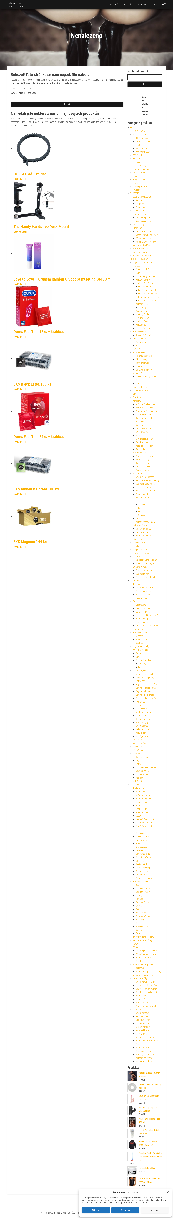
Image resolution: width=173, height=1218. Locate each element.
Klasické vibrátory (143, 1020)
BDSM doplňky (139, 131)
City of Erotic (15, 3)
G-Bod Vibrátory (142, 1016)
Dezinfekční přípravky (145, 677)
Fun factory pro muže (147, 290)
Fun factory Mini (145, 286)
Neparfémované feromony (147, 235)
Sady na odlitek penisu (145, 867)
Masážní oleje (139, 739)
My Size (139, 435)
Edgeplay (139, 760)
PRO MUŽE (114, 4)
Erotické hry (138, 629)
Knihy (138, 656)
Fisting (138, 764)
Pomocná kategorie (138, 387)
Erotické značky (140, 266)
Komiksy (142, 667)
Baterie (139, 200)
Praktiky (136, 753)
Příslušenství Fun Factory (149, 297)
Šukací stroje (138, 968)
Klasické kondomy (143, 414)
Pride (138, 345)
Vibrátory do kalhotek (145, 1054)
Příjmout (95, 1210)
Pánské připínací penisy (146, 954)
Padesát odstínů (140, 746)
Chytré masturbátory (145, 477)
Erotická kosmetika (141, 214)
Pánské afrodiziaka (144, 591)
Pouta (135, 183)
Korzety (139, 906)
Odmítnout (125, 1210)
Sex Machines (142, 639)
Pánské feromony (143, 238)
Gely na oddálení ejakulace (147, 688)
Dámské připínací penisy (146, 950)
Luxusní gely (141, 705)
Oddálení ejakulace (141, 542)
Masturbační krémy (144, 712)
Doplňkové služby (140, 390)
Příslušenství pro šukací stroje (149, 971)
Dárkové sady (141, 359)
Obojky (136, 176)
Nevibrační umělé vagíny (146, 560)
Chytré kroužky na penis (146, 456)
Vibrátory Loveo (142, 311)
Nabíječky (140, 203)
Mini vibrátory (141, 1033)
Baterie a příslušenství (142, 197)
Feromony (137, 228)
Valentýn (139, 366)
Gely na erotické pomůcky (147, 684)
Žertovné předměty (144, 369)
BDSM (154, 4)
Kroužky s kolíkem (143, 466)
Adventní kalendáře (144, 356)
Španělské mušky (143, 594)
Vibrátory (142, 307)
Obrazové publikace (144, 660)
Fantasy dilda (141, 840)
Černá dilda (140, 833)
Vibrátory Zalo (142, 324)
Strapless (140, 961)
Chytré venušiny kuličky (146, 982)
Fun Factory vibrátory (147, 293)
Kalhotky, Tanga (142, 902)
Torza (138, 518)
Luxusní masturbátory (145, 487)
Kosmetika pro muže (145, 217)
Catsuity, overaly (143, 888)
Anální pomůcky (140, 788)
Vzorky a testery (140, 252)
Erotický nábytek (140, 632)
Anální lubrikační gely (145, 674)
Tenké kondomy (142, 442)
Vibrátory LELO (142, 304)
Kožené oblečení (143, 141)
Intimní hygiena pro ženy (143, 937)
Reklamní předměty (144, 335)
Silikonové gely (142, 722)
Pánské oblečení (140, 546)
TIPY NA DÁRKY (139, 352)
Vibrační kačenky (143, 279)
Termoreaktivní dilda (144, 874)
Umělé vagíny (138, 556)
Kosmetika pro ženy (144, 221)
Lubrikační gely (139, 670)
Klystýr (138, 816)
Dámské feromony (144, 231)
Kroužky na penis (140, 452)
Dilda (135, 829)
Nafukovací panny (140, 525)
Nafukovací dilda (143, 854)
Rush (138, 273)
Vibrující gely (141, 733)
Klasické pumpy (142, 574)
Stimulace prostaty (144, 822)
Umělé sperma (142, 726)
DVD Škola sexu (142, 757)
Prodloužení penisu (141, 553)
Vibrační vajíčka (142, 1002)
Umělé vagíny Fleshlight (146, 276)
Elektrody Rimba (143, 611)
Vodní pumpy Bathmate (146, 577)
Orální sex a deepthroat (146, 767)
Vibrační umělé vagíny (145, 563)
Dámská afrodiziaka (144, 587)
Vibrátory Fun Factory (145, 283)
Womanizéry (138, 373)
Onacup (141, 515)
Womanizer (140, 383)
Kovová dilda (141, 850)
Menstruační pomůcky (142, 940)
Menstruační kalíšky (141, 245)
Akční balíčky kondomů (145, 404)
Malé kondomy (142, 432)
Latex (138, 145)
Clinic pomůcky (139, 165)
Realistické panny (143, 535)
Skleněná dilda (142, 871)
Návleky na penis (140, 539)
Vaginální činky (142, 999)
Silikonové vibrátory (144, 1051)
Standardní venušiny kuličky (148, 992)
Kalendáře (140, 653)
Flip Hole (142, 511)
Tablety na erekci (143, 598)
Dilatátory (137, 397)
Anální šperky (141, 809)
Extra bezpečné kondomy (147, 411)
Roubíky (136, 190)
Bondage (136, 162)
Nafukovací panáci (144, 529)
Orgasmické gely (143, 719)
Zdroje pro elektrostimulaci (147, 625)
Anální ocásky (142, 802)
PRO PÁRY (129, 4)
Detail (23, 179)
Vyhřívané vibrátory (144, 1061)
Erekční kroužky (142, 459)
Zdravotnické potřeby (142, 255)
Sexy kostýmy (142, 926)
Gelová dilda (141, 843)
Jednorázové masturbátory (147, 480)
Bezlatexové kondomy (145, 407)
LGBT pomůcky (139, 338)
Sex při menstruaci (141, 248)
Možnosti (155, 1210)
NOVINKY (136, 349)
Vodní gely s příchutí (144, 736)
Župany (139, 933)
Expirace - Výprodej (141, 224)
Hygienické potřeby (141, 646)
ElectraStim (141, 605)
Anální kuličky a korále (145, 798)
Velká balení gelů (143, 729)
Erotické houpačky (141, 169)
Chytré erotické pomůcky (144, 262)
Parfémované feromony (146, 242)
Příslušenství (141, 207)
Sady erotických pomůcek (144, 964)
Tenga (138, 501)
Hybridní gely (141, 701)
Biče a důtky (138, 158)
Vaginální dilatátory (144, 878)
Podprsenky (141, 912)
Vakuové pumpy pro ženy (144, 975)
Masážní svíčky (139, 743)
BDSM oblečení (139, 134)
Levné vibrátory (142, 1023)
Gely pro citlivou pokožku (146, 698)
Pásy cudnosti (139, 179)
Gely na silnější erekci (145, 695)
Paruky (136, 943)
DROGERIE (134, 193)
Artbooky (142, 663)
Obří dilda (140, 861)
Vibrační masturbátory (145, 522)
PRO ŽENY (143, 4)
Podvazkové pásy (143, 916)
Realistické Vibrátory (144, 1047)
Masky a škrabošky (141, 172)
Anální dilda (140, 791)
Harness (139, 899)
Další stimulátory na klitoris (147, 376)
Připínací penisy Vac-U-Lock (147, 957)
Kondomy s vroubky (144, 428)
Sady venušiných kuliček (146, 988)
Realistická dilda (143, 864)
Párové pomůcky (140, 750)
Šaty (137, 923)
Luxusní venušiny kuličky (146, 985)
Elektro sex (137, 601)
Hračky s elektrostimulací (147, 615)
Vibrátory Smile (142, 314)
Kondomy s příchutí (144, 425)
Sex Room (140, 643)
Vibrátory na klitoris (144, 1058)
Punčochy (140, 919)
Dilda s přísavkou (143, 836)
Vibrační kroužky (143, 470)
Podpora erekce (140, 549)
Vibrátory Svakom (143, 321)
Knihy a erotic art (140, 650)
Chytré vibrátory (142, 1013)
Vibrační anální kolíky (145, 826)
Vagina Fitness (142, 995)
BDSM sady (138, 155)
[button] (167, 1192)
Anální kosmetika (143, 795)
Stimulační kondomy (144, 439)
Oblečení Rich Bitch (144, 269)
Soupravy (140, 930)
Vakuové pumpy (140, 567)
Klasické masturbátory (145, 484)
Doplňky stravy (139, 210)
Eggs (140, 508)
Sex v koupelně (142, 771)
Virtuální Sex (138, 781)
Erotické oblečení (140, 881)
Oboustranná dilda (143, 857)
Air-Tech (141, 504)
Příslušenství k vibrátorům (147, 1040)
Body (138, 885)
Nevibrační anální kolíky (146, 819)
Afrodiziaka (137, 584)
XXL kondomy (141, 449)
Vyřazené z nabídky (144, 328)
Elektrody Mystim (143, 608)
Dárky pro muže (142, 363)
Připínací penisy (140, 947)
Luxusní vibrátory (143, 1027)
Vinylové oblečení (143, 152)
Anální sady (141, 805)
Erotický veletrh (139, 331)
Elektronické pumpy (144, 570)
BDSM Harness (142, 138)
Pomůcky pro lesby (144, 342)
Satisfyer (139, 380)
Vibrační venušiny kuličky (146, 1006)
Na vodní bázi (141, 715)
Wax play (139, 778)
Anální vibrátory (142, 812)
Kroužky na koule (143, 463)
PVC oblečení (141, 148)
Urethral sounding (143, 774)
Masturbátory (138, 473)
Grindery (139, 636)
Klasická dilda (141, 847)
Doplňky (139, 895)
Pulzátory (140, 1044)
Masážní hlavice (142, 1030)
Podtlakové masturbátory (147, 490)
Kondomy (137, 401)
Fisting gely (140, 681)
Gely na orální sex (143, 691)
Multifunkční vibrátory (145, 1037)
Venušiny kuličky (140, 978)
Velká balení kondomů (145, 446)
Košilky (139, 909)
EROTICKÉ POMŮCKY (139, 259)
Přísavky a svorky (140, 186)
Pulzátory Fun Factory (147, 300)
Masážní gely (141, 708)
